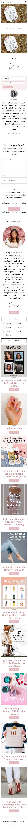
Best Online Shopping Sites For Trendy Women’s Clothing (14, 521)
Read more (14, 389)
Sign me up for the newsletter (14, 203)
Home (13, 657)
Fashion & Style (14, 468)
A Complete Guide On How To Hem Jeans (14, 568)
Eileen (14, 99)
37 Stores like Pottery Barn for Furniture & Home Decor (14, 663)
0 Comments (19, 28)
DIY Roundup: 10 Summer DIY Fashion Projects (14, 711)
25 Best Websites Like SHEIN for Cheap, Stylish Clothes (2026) (14, 473)
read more (14, 312)
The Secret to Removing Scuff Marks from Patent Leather (14, 804)
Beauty (14, 377)
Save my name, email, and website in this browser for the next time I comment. (14, 195)
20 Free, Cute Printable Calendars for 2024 (14, 758)
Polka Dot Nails (14, 428)
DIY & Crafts (14, 564)
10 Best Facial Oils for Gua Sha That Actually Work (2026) (14, 615)
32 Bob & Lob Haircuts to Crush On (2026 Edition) (14, 383)
